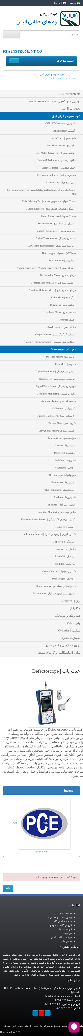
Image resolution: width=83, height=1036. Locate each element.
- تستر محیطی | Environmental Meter (57, 175)
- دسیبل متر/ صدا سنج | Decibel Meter (58, 223)
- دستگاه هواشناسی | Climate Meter (58, 216)
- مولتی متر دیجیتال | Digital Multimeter (57, 371)
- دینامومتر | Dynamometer (63, 260)
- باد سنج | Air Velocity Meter (62, 145)
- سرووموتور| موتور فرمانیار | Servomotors (55, 593)
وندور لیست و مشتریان (59, 917)
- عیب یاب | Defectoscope (64, 349)
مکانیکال (75, 608)
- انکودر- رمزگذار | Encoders (63, 504)
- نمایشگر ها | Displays (65, 541)
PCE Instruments (69, 93)
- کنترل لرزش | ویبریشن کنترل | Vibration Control (51, 534)
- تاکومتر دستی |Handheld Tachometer (57, 160)
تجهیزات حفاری (70, 637)
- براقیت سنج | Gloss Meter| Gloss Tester (56, 153)
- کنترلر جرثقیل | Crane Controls (60, 571)
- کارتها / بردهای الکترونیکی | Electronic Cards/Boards (49, 519)
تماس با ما (66, 941)
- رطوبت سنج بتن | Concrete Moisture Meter (54, 282)
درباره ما (67, 933)
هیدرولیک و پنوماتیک (67, 615)
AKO (18, 1031)
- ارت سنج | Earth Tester (64, 138)
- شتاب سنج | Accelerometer (62, 327)
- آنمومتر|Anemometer (65, 130)
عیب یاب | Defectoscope (63, 78)
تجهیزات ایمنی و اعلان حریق (62, 645)
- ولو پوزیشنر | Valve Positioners (60, 490)
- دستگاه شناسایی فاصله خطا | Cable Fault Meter (52, 208)
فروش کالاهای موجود (60, 925)
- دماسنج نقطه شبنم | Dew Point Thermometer (53, 245)
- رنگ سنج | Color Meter (64, 297)
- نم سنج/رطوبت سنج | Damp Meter (58, 379)
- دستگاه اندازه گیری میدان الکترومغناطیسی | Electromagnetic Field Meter (42, 192)
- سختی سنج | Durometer (64, 305)
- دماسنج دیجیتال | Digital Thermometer (57, 238)
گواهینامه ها (65, 929)
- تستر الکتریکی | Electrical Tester (60, 167)
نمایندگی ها (65, 913)
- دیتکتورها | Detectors (66, 453)
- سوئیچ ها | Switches (66, 460)
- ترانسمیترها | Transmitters (63, 438)
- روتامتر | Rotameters (66, 526)
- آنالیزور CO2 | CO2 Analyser (61, 123)
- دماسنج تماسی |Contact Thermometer (56, 231)
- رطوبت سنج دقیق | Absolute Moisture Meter (53, 290)
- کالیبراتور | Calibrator (65, 408)
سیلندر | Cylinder (69, 630)
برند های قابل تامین (61, 937)
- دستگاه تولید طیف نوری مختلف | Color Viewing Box (50, 201)
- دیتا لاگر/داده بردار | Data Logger (60, 253)
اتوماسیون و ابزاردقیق (52, 74)
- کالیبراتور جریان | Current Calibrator (57, 416)
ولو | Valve (73, 623)
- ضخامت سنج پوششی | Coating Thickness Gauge (51, 342)
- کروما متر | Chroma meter (63, 423)
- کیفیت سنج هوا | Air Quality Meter (58, 430)
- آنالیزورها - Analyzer (66, 497)
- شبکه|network (68, 319)
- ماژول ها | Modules (66, 563)
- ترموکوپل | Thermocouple (63, 475)
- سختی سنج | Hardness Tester (61, 312)
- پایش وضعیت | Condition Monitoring (57, 393)
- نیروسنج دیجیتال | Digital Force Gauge (57, 386)
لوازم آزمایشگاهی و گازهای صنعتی (58, 652)
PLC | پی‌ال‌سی (70, 108)
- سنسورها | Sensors (66, 445)
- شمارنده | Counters (66, 549)
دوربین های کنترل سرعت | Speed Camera (53, 101)
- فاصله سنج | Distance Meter (62, 356)
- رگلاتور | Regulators (66, 467)
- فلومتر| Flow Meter (66, 364)
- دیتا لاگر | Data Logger (65, 578)
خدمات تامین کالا (63, 921)
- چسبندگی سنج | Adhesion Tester (59, 401)
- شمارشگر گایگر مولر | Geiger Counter (56, 334)
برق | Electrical (70, 600)
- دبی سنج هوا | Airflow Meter (62, 182)
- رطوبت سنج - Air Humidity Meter (58, 275)
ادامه (8, 888)
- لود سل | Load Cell (66, 556)
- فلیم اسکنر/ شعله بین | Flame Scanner (57, 586)
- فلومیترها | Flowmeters (64, 482)
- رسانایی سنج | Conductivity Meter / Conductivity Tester (47, 268)
